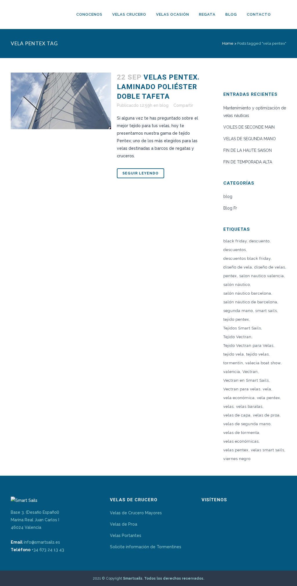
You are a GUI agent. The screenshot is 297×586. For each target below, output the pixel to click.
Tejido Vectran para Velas (248, 345)
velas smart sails (267, 450)
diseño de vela (237, 267)
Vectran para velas (241, 389)
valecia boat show (263, 363)
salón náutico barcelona (247, 293)
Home (227, 43)
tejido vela (233, 354)
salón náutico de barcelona (250, 302)
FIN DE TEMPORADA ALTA (247, 162)
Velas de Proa (123, 524)
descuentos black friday (247, 258)
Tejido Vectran (237, 337)
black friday (235, 241)
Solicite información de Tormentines (145, 546)
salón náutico (236, 284)
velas (228, 406)
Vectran (250, 371)
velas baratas (249, 406)
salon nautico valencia (261, 276)
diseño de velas (269, 267)
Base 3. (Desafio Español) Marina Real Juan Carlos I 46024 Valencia (35, 520)
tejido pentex (236, 319)
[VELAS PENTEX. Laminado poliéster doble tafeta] (61, 101)
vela (267, 389)
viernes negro (237, 459)
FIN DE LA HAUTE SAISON (247, 150)
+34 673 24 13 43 (48, 549)
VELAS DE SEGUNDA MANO (249, 138)
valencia (231, 371)
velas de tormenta (241, 432)
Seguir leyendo (140, 173)
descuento (259, 241)
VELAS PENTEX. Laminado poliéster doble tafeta (158, 86)
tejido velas (257, 354)
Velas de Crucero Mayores (136, 513)
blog (164, 105)
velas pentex (236, 450)
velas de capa (237, 415)
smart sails (266, 311)
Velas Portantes (125, 535)
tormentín (233, 363)
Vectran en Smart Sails (246, 380)
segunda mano (238, 311)
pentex (230, 276)
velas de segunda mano (247, 424)
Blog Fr (230, 208)
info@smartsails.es (42, 542)
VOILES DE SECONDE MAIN (249, 127)
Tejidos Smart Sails (242, 328)
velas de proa (266, 415)
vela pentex (268, 398)
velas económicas (241, 441)
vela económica (239, 398)
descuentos (234, 250)
